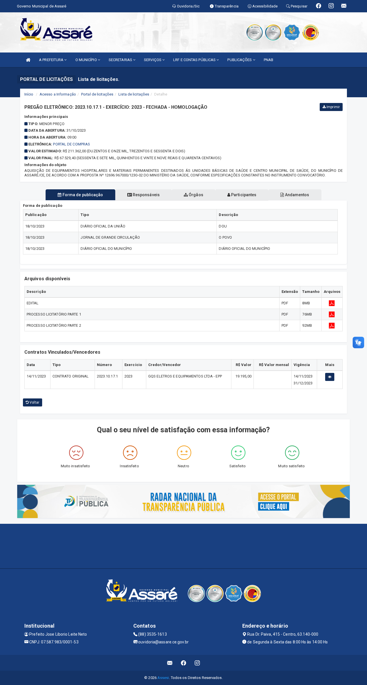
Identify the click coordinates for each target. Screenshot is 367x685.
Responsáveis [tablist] (146, 194)
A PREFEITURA (51, 60)
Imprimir (333, 107)
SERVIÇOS (153, 60)
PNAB (268, 60)
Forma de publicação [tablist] (82, 194)
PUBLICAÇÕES (240, 60)
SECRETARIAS (121, 60)
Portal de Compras (71, 144)
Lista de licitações (133, 94)
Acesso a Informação (58, 94)
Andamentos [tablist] (296, 194)
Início (29, 94)
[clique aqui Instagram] (197, 663)
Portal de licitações (97, 94)
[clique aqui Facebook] (184, 663)
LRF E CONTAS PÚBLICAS (194, 60)
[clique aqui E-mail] (170, 663)
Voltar (34, 402)
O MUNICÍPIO (86, 60)
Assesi (163, 678)
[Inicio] (28, 59)
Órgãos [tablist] (195, 194)
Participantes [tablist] (243, 194)
